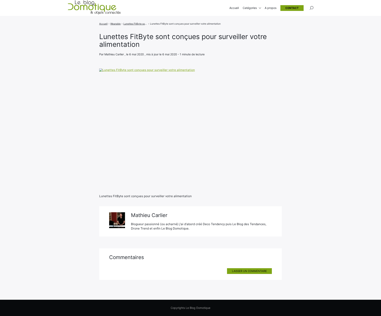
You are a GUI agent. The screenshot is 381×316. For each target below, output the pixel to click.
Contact (292, 8)
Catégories (250, 8)
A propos (270, 8)
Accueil (234, 8)
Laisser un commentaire (249, 271)
